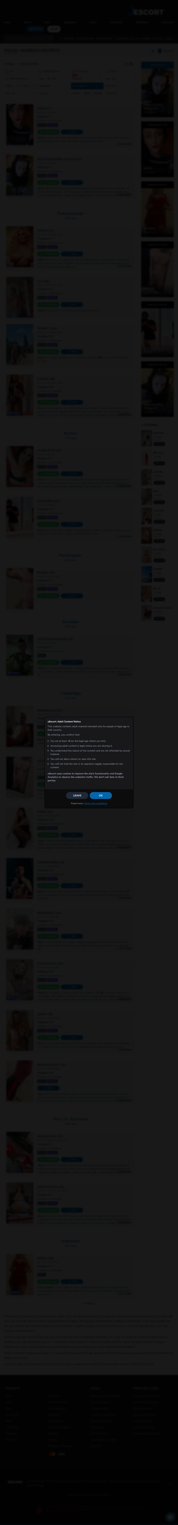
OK (101, 795)
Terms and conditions (95, 803)
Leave (77, 795)
